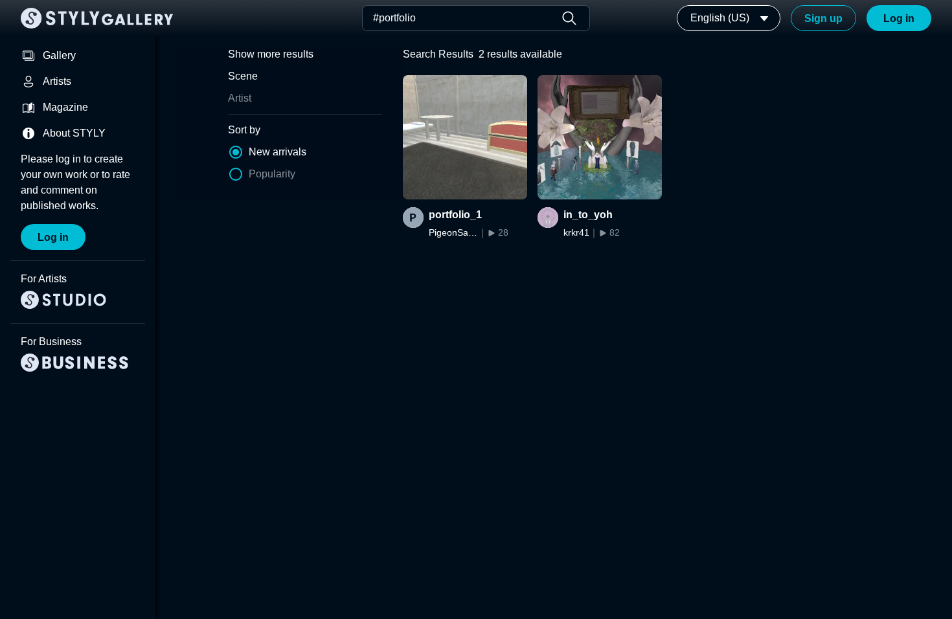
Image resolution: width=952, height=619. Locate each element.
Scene (243, 76)
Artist (239, 98)
